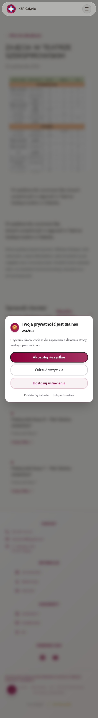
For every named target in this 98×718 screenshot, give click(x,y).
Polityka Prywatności (36, 395)
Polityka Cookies (63, 395)
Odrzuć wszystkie (49, 370)
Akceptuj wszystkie (49, 357)
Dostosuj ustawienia (49, 383)
